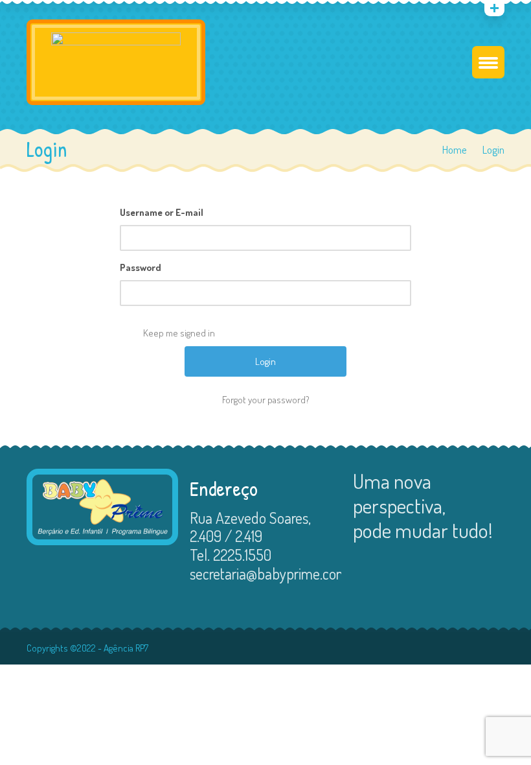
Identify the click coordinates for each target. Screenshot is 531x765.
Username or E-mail (161, 212)
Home (454, 149)
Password (140, 267)
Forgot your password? (266, 400)
